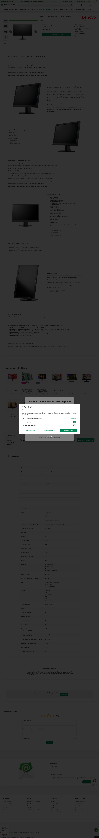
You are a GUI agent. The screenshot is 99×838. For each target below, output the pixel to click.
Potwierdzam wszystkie (68, 430)
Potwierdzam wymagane (49, 430)
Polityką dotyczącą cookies (52, 411)
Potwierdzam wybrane (30, 430)
